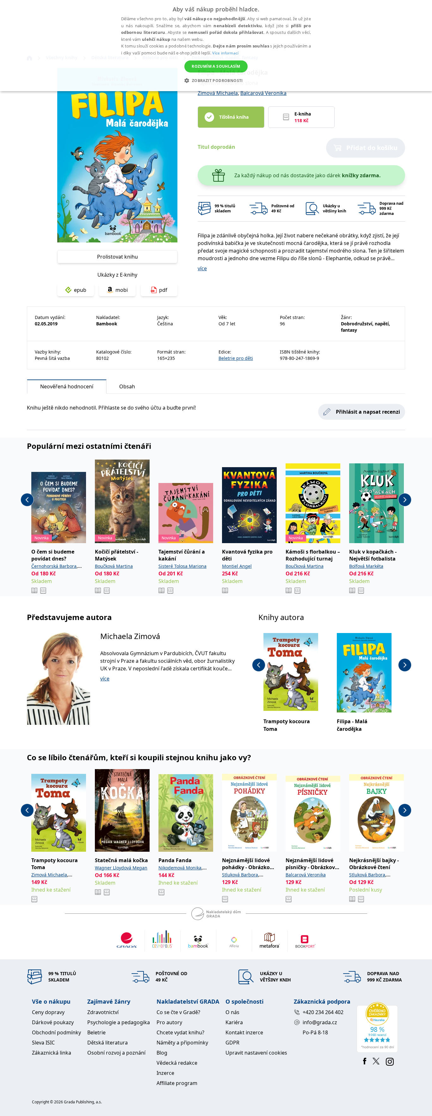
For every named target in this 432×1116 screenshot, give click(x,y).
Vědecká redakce (177, 1062)
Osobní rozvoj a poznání (116, 1052)
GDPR (232, 1042)
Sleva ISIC (43, 1042)
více (202, 268)
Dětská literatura (107, 1042)
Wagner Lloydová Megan (121, 868)
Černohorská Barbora (54, 566)
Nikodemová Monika (179, 868)
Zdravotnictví (103, 1012)
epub (80, 289)
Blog (162, 1052)
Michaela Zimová (130, 636)
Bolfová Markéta (366, 566)
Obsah (127, 386)
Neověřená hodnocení (66, 386)
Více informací (225, 53)
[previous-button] (27, 499)
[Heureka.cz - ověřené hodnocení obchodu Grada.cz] (378, 1027)
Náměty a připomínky (182, 1042)
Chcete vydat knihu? (180, 1032)
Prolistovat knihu (117, 256)
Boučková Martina (114, 566)
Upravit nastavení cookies (256, 1052)
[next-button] (404, 499)
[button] (216, 80)
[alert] (216, 45)
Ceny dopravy (48, 1012)
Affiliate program (177, 1083)
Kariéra (234, 1022)
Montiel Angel (237, 566)
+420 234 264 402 (323, 1012)
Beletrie (96, 1032)
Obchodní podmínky (56, 1032)
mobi (121, 289)
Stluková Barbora (240, 875)
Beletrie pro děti (236, 358)
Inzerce (165, 1072)
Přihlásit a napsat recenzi (368, 411)
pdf (163, 289)
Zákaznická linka (51, 1052)
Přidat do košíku (372, 147)
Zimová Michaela (218, 93)
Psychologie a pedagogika (118, 1022)
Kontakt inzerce (244, 1032)
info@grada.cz (320, 1022)
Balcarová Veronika (263, 93)
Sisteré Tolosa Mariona (182, 566)
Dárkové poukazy (53, 1022)
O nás (232, 1012)
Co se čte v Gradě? (178, 1012)
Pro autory (169, 1022)
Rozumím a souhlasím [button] (216, 66)
